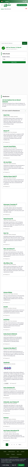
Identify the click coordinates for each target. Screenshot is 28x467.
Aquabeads (6, 362)
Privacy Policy (9, 462)
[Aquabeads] (14, 368)
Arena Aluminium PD (9, 387)
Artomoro (6, 417)
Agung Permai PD (8, 218)
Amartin (5, 306)
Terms (7, 454)
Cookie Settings (5, 465)
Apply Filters (14, 62)
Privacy (13, 454)
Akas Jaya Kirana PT (9, 248)
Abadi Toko (6, 115)
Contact (22, 451)
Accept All (21, 465)
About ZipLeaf (11, 451)
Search (24, 43)
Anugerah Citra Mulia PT (10, 348)
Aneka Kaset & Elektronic (10, 334)
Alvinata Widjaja (7, 292)
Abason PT (6, 130)
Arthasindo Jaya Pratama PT (11, 402)
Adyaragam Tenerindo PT (10, 204)
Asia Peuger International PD (11, 430)
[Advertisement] (14, 26)
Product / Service (6, 56)
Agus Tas (5, 233)
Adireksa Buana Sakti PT (10, 176)
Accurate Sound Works (9, 146)
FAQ (18, 451)
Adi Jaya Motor (7, 162)
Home (2, 9)
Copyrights (19, 454)
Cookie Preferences (14, 457)
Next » (20, 444)
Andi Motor (6, 319)
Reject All (14, 465)
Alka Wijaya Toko (8, 263)
